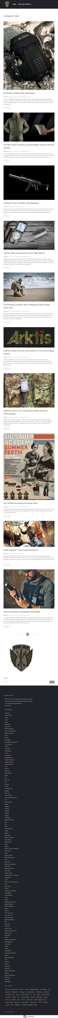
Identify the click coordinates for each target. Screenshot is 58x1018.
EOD (6, 782)
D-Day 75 (7, 768)
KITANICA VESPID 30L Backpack (19, 93)
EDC (6, 777)
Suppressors (7, 935)
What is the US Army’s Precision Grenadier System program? (18, 699)
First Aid (6, 786)
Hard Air (6, 804)
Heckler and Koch (25, 994)
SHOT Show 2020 (9, 913)
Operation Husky (8, 873)
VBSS (6, 959)
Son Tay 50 (7, 926)
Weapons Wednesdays (10, 975)
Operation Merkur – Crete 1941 (11, 875)
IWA (5, 824)
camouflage (21, 992)
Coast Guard (7, 748)
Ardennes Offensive (9, 728)
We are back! (8, 705)
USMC (12, 1004)
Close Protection (8, 744)
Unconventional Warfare (10, 953)
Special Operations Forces (11, 930)
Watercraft (7, 968)
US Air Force (45, 1002)
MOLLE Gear (7, 850)
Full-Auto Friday (8, 795)
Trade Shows (8, 944)
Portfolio (6, 888)
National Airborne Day (10, 857)
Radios (6, 897)
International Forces (9, 819)
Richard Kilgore (19, 553)
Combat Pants (38, 992)
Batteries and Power (9, 733)
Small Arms (7, 924)
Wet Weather (8, 981)
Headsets (7, 810)
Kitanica (38, 994)
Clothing (6, 746)
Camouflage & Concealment (11, 742)
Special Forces (8, 928)
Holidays (7, 815)
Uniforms (7, 955)
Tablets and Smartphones (10, 939)
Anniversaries (8, 726)
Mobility (6, 846)
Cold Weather (8, 751)
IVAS (6, 822)
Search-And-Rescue (9, 906)
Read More (6, 107)
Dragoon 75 (7, 771)
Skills (6, 921)
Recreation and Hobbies (10, 902)
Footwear (7, 791)
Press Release (8, 893)
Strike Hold (27, 96)
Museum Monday (9, 855)
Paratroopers (39, 997)
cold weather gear (30, 992)
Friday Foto (7, 793)
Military (14, 997)
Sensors (6, 908)
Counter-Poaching (9, 762)
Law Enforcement (9, 828)
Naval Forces (8, 862)
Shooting (7, 910)
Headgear (7, 806)
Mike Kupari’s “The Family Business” (21, 550)
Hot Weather (7, 817)
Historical (7, 813)
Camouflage (7, 739)
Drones (6, 775)
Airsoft (6, 719)
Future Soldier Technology (11, 797)
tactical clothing (8, 1002)
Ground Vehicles (8, 802)
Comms (6, 753)
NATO (6, 859)
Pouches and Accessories (10, 890)
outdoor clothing (25, 997)
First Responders (8, 788)
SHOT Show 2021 (9, 915)
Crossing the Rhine (9, 764)
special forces (29, 999)
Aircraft (6, 717)
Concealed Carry (8, 757)
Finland (17, 994)
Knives (6, 826)
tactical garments (8, 941)
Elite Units (7, 779)
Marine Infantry (8, 839)
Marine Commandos (9, 837)
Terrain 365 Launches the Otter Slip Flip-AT (24, 253)
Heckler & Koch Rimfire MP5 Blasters (21, 203)
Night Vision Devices (9, 868)
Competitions (8, 755)
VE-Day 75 (7, 961)
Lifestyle (6, 833)
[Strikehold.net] (7, 4)
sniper (18, 999)
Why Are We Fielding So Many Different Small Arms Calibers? (19, 701)
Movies (6, 853)
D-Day (6, 766)
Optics (6, 879)
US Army (7, 1004)
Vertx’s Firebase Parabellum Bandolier (22, 611)
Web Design (7, 977)
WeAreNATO (18, 1004)
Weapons (7, 973)
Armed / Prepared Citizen (10, 731)
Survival (6, 937)
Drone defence (8, 773)
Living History (8, 835)
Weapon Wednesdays (10, 970)
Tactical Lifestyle (25, 1002)
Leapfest (6, 830)
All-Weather (7, 724)
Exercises (7, 784)
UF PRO (39, 1002)
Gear (6, 799)
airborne (7, 989)
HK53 (34, 994)
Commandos (8, 994)
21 (37, 634)
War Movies (7, 966)
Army (49, 989)
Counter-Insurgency (9, 759)
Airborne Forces (8, 715)
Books (6, 735)
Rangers (6, 899)
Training (6, 946)
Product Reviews (8, 895)
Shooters (46, 997)
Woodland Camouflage (27, 1004)
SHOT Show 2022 (9, 917)
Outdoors (33, 997)
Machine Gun (8, 997)
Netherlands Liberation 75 (10, 864)
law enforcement (46, 994)
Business (7, 737)
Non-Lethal (7, 870)
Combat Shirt (46, 992)
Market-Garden (8, 842)
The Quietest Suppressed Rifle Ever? (13, 703)
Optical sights (8, 877)
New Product (8, 866)
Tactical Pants (33, 1002)
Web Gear (7, 979)
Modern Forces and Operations (12, 848)
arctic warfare (44, 989)
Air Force (21, 989)
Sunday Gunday (8, 933)
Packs (6, 884)
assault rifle (7, 992)
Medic (6, 844)
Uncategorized (8, 950)
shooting (7, 999)
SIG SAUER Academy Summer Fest (20, 503)
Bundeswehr (14, 992)
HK (31, 994)
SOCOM (23, 999)
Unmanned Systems (9, 957)
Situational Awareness (9, 919)
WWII (35, 1004)
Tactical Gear (17, 1002)
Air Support (7, 713)
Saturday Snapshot (9, 904)
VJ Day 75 (7, 964)
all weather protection (34, 989)
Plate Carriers (8, 886)
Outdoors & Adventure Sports (11, 882)
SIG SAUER (13, 999)
